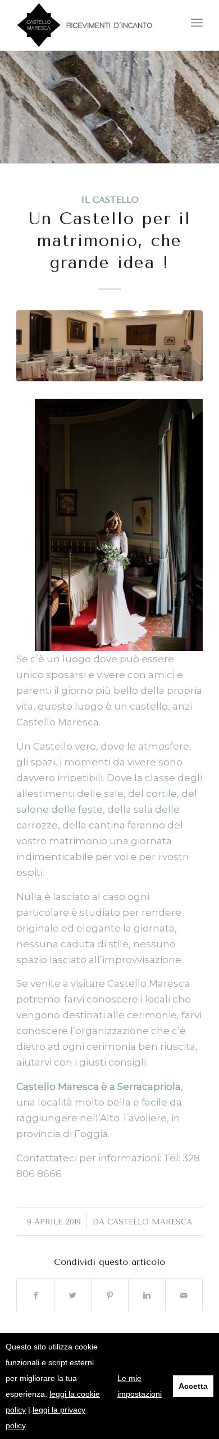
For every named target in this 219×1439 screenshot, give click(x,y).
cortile (161, 793)
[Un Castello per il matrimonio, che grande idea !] (109, 345)
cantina (107, 825)
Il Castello (110, 200)
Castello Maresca (149, 1221)
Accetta (193, 1386)
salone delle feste (59, 809)
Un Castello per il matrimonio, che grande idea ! (110, 240)
